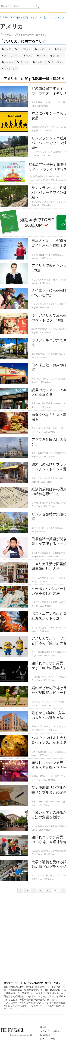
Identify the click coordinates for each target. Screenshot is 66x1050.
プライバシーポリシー (50, 1031)
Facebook (45, 1035)
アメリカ (11, 26)
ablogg (26, 1035)
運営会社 (44, 1027)
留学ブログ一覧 (47, 1038)
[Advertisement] (33, 72)
